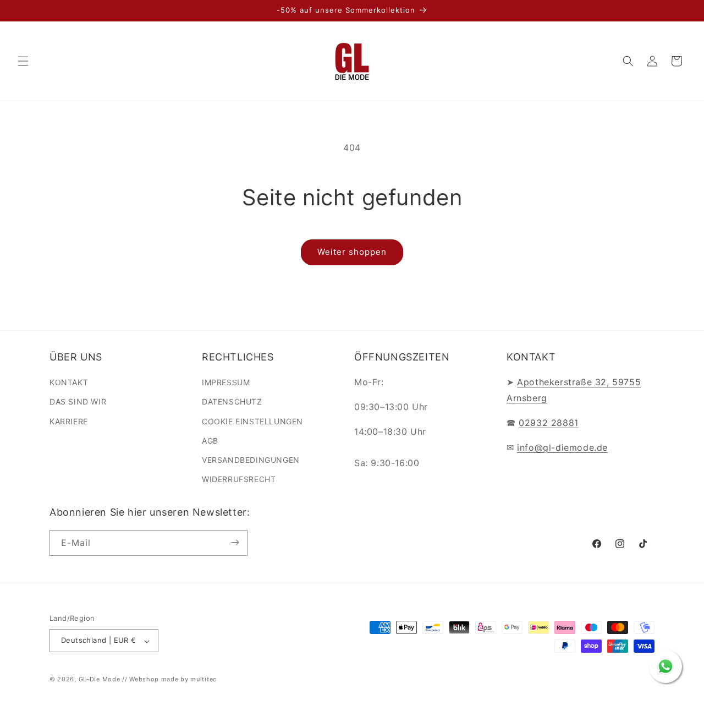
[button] (23, 61)
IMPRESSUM (226, 382)
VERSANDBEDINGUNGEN (251, 459)
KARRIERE (69, 421)
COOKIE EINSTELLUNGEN (252, 421)
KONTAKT (69, 382)
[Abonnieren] (235, 542)
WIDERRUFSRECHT (239, 479)
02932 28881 (549, 422)
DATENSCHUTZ (232, 402)
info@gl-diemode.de (562, 447)
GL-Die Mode (99, 680)
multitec (203, 680)
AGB (210, 440)
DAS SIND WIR (78, 402)
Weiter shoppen (352, 252)
